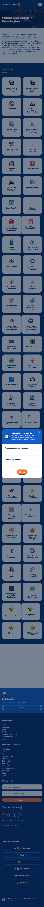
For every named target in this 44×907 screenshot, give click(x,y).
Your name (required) (13, 459)
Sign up (22, 472)
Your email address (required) (17, 448)
